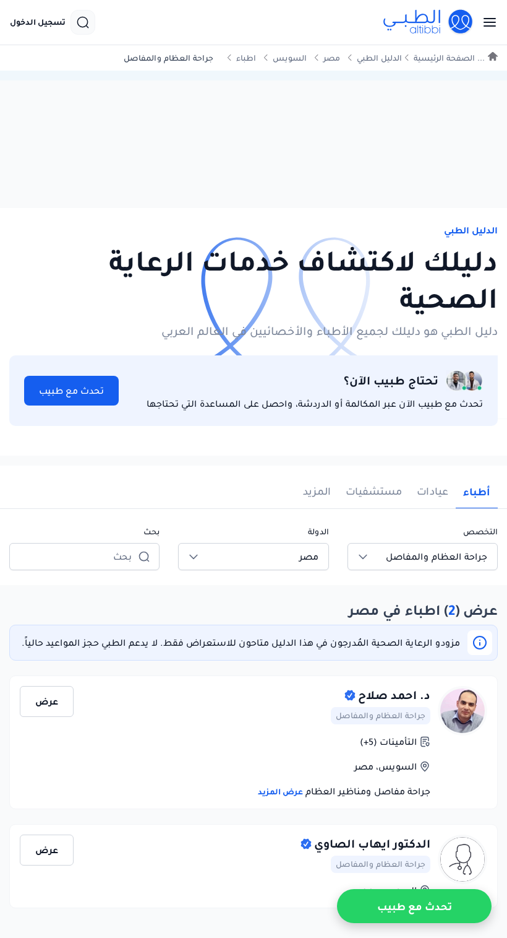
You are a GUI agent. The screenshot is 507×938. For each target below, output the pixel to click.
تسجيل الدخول (38, 22)
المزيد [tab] (317, 491)
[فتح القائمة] (486, 22)
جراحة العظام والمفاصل (380, 715)
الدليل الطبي (379, 58)
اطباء (246, 58)
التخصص (480, 531)
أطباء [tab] (476, 492)
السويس (290, 58)
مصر (331, 58)
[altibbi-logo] (428, 22)
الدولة (318, 531)
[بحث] (82, 22)
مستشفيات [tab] (374, 491)
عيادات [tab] (432, 491)
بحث (151, 531)
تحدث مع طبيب (71, 390)
